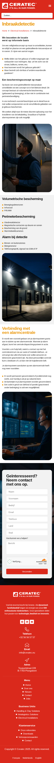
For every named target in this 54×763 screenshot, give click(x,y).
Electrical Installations (20, 31)
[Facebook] (22, 622)
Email (27, 649)
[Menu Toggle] (49, 5)
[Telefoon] (27, 629)
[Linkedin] (27, 622)
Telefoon (27, 634)
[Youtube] (32, 622)
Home (4, 31)
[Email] (27, 645)
